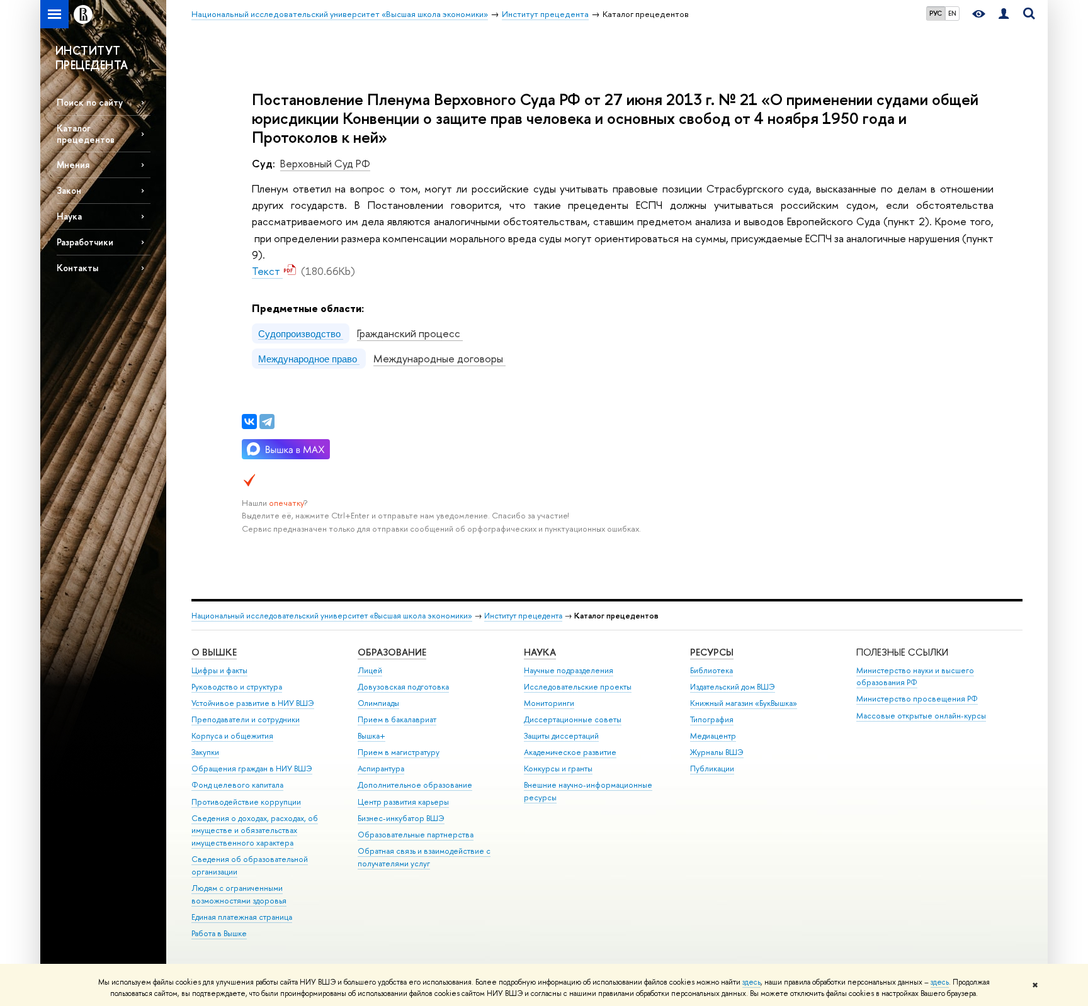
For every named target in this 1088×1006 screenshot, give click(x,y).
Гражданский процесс (410, 333)
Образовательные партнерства (415, 834)
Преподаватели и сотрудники (245, 719)
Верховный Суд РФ (325, 163)
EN (952, 13)
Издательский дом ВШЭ (732, 686)
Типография (712, 719)
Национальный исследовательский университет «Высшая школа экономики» (331, 615)
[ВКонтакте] (249, 421)
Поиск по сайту (90, 102)
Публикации (712, 768)
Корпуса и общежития (232, 735)
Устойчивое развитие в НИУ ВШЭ (252, 703)
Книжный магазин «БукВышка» (743, 703)
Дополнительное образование (415, 785)
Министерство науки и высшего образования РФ (915, 676)
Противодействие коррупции (246, 801)
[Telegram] (267, 421)
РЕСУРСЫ (712, 652)
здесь (751, 982)
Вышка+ (371, 735)
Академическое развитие (570, 752)
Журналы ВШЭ (717, 752)
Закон (69, 190)
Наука (69, 216)
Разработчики (85, 242)
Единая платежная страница (241, 917)
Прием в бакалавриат (397, 719)
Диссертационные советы (572, 719)
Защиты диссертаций (561, 735)
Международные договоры (439, 358)
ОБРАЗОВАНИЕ (392, 652)
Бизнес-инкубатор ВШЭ (401, 818)
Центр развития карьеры (403, 801)
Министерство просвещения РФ (917, 698)
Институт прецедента (523, 615)
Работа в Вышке (219, 933)
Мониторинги (549, 703)
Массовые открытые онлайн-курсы (921, 715)
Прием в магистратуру (398, 752)
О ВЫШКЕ (214, 652)
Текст (267, 271)
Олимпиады (378, 703)
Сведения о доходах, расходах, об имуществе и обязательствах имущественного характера (254, 831)
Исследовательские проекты (578, 686)
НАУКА (540, 652)
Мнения (73, 164)
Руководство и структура (236, 686)
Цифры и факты (219, 670)
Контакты (77, 268)
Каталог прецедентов (86, 133)
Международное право (309, 358)
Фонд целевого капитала (237, 785)
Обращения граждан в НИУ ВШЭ (251, 768)
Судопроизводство (300, 333)
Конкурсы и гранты (558, 768)
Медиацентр (713, 735)
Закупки (205, 752)
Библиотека (711, 670)
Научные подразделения (568, 670)
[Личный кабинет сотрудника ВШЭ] (1003, 14)
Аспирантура (381, 768)
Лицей (370, 670)
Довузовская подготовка (403, 686)
